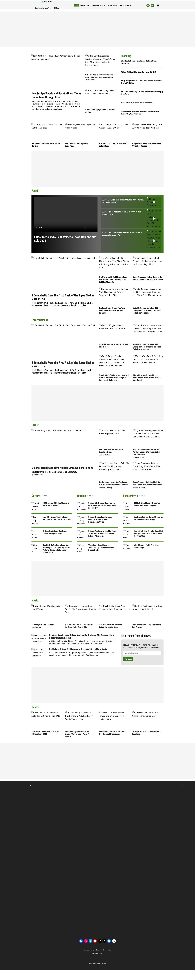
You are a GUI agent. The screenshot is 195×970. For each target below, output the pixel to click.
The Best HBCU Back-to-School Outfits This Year (45, 144)
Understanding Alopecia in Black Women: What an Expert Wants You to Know (77, 733)
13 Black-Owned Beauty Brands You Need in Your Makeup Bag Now (147, 504)
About (92, 950)
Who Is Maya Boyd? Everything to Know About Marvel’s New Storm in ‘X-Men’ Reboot (147, 377)
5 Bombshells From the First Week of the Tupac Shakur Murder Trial (139, 62)
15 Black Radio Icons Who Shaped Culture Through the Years (55, 532)
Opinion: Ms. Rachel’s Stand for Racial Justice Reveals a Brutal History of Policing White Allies (102, 533)
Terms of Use (107, 950)
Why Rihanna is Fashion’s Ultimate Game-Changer (146, 546)
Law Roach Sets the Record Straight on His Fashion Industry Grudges (148, 518)
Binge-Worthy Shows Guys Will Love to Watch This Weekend (146, 144)
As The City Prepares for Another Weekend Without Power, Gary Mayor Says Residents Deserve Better (99, 77)
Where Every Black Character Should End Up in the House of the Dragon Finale (101, 547)
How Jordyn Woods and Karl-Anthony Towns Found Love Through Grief (56, 95)
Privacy (98, 950)
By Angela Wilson (138, 457)
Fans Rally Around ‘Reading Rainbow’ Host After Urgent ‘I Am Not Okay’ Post (57, 518)
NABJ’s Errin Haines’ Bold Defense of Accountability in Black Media (78, 649)
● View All (44, 495)
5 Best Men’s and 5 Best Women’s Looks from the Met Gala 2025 (65, 238)
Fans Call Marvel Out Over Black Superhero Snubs (137, 102)
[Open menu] (157, 5)
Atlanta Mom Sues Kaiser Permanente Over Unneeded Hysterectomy (112, 732)
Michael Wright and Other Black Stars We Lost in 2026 (138, 72)
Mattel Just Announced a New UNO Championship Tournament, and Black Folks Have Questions (147, 310)
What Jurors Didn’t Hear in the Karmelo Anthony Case (113, 144)
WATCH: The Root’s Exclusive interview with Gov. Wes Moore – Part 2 (121, 213)
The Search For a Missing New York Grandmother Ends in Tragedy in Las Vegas (142, 92)
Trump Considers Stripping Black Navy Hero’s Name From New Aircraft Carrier (147, 483)
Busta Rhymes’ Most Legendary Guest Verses (76, 144)
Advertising (95, 953)
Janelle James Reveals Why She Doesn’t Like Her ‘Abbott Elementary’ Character (113, 483)
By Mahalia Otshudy (105, 488)
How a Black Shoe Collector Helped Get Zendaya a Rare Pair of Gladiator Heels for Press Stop (148, 533)
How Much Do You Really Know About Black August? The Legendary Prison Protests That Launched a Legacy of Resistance (56, 548)
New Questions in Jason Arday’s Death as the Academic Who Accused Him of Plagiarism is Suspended (81, 636)
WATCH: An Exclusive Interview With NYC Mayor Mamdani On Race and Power (123, 201)
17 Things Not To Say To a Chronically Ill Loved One (146, 732)
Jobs (102, 953)
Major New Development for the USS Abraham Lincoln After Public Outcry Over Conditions (140, 112)
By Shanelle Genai (105, 455)
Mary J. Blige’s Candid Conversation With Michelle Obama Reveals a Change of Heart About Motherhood (114, 377)
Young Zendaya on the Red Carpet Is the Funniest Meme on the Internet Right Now (141, 81)
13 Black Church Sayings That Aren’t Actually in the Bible (100, 110)
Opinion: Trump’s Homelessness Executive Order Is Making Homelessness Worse (100, 519)
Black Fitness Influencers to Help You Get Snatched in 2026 (45, 732)
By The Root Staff (37, 475)
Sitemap (86, 950)
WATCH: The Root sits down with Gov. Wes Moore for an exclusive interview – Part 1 (122, 233)
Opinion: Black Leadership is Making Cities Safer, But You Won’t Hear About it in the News (102, 505)
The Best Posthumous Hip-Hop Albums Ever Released (146, 625)
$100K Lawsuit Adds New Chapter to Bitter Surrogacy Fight (56, 504)
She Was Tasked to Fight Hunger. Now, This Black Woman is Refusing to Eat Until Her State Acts (113, 279)
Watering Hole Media (100, 963)
